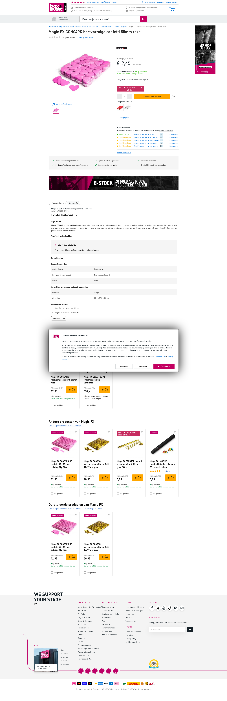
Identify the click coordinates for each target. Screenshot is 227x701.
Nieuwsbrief (106, 624)
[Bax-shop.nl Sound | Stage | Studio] (58, 7)
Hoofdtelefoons (83, 628)
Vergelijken (58, 405)
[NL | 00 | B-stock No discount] (113, 183)
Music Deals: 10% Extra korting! (90, 607)
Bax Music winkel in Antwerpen (146, 146)
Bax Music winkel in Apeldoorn (146, 143)
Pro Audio (81, 614)
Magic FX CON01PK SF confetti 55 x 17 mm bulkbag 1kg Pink (61, 464)
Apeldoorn (64, 660)
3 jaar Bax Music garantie (108, 161)
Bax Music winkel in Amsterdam (146, 140)
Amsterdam (65, 657)
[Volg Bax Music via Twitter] (158, 608)
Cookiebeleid (160, 357)
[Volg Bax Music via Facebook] (152, 608)
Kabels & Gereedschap (86, 652)
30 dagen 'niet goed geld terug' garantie (143, 8)
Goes (63, 650)
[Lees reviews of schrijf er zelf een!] (55, 37)
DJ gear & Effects (84, 617)
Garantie (128, 617)
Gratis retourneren (148, 161)
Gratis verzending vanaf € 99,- (84, 8)
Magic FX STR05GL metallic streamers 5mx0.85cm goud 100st (130, 464)
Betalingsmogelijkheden (134, 607)
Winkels (160, 2)
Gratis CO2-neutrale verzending (153, 165)
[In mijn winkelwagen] (71, 389)
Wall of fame (106, 617)
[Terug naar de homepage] (54, 19)
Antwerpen (65, 664)
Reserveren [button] (173, 134)
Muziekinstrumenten (85, 631)
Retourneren (130, 614)
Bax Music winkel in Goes (144, 134)
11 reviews (166, 471)
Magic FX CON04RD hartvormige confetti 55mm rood (64, 380)
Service (129, 602)
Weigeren (124, 366)
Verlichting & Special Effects (88, 648)
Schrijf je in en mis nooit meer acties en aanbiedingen (169, 622)
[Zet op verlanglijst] (173, 95)
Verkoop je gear (131, 621)
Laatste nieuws (107, 610)
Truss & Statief (83, 655)
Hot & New (82, 610)
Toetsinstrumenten (85, 645)
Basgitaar (81, 638)
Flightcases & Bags (85, 659)
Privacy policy (130, 638)
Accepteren (165, 366)
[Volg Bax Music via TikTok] (170, 608)
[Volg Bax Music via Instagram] (175, 608)
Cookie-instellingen (132, 642)
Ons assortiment (108, 607)
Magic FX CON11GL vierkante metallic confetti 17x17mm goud (96, 464)
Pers (103, 621)
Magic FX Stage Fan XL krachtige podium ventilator (94, 380)
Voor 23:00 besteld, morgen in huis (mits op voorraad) (93, 11)
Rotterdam (65, 653)
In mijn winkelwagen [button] (153, 96)
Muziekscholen (107, 631)
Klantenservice (171, 2)
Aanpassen (143, 366)
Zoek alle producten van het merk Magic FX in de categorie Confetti (76, 508)
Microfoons (82, 624)
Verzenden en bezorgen (134, 610)
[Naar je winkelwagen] (172, 8)
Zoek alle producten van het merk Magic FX (66, 425)
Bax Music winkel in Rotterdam (146, 137)
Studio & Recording (85, 621)
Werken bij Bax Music (110, 634)
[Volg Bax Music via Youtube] (164, 608)
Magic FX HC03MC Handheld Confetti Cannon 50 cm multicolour (162, 464)
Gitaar (80, 634)
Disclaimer (129, 635)
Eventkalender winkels (110, 614)
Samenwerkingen (108, 628)
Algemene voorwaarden (134, 632)
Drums (80, 641)
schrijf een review (86, 37)
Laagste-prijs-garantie (136, 11)
